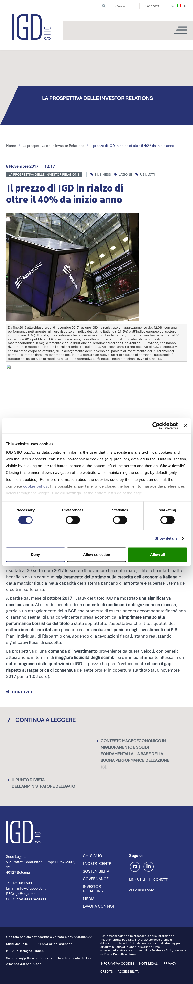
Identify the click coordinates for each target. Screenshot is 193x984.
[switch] (73, 520)
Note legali (148, 964)
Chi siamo (92, 856)
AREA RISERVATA (141, 890)
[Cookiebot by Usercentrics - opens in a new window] (156, 425)
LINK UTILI (137, 879)
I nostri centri (97, 863)
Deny (35, 554)
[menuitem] (182, 6)
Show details (166, 538)
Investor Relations (93, 889)
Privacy (169, 964)
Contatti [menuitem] (153, 6)
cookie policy (35, 486)
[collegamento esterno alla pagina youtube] (136, 866)
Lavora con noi (98, 906)
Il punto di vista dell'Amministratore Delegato (43, 783)
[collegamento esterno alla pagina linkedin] (148, 866)
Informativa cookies (117, 964)
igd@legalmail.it (28, 893)
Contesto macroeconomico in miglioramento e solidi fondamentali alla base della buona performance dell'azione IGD (135, 754)
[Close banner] (185, 425)
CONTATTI (161, 879)
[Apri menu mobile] (180, 30)
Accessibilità (128, 972)
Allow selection (96, 554)
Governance (96, 878)
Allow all (157, 554)
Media (88, 898)
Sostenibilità (96, 871)
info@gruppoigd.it (31, 888)
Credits (106, 972)
